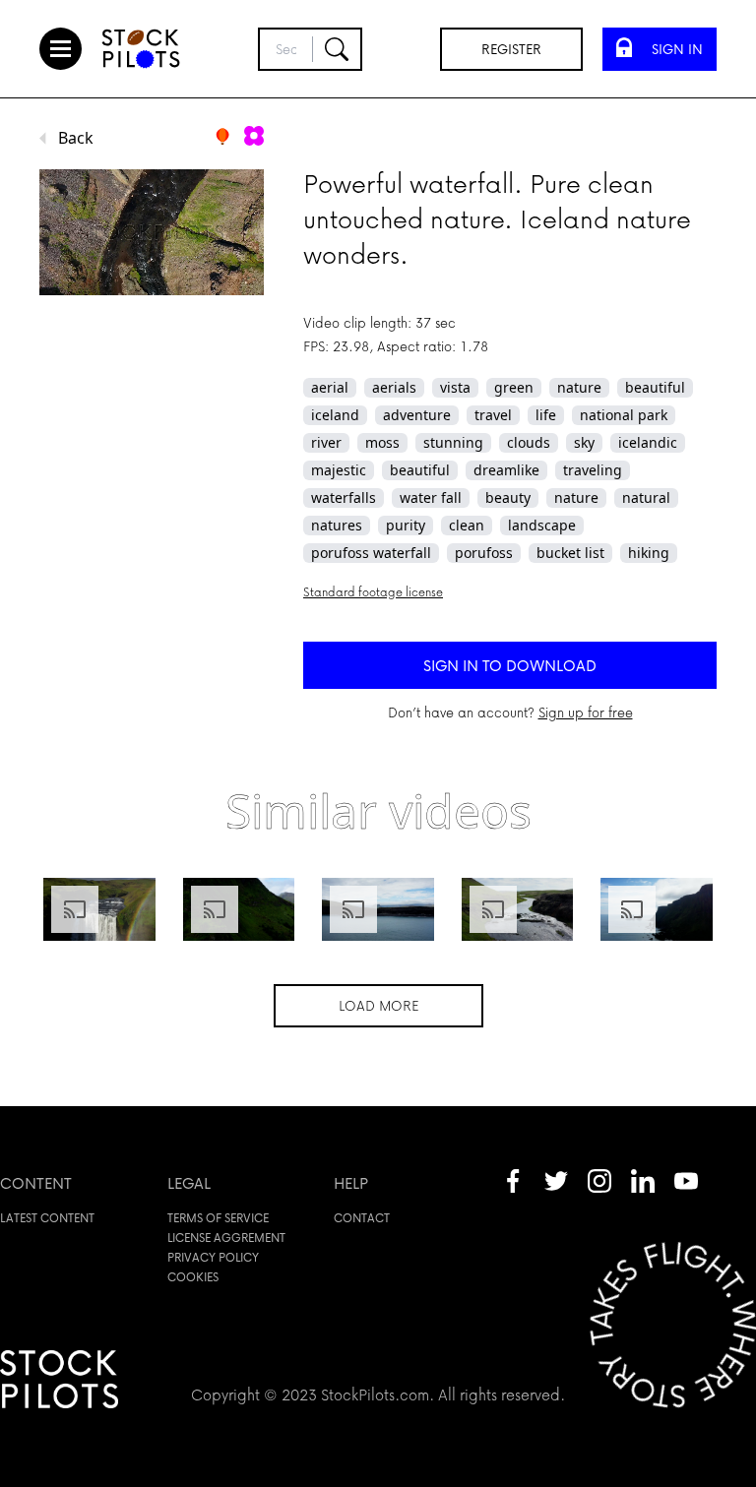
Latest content (47, 1217)
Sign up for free (585, 712)
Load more (378, 1005)
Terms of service (218, 1217)
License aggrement (226, 1237)
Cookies (193, 1277)
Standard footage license (373, 592)
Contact (362, 1217)
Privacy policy (213, 1257)
